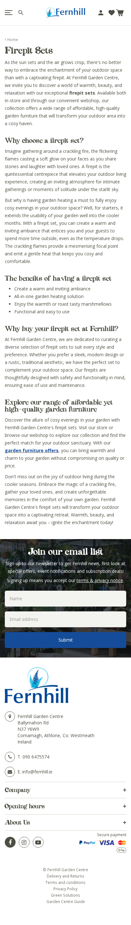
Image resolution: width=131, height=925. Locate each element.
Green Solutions (65, 895)
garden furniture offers (32, 450)
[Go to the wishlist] (111, 13)
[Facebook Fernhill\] (10, 842)
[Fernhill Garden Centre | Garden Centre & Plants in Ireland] (65, 12)
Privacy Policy (65, 888)
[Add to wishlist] (111, 13)
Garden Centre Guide (65, 901)
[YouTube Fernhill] (38, 842)
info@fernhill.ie (37, 772)
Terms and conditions (65, 882)
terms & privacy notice (100, 580)
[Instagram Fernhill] (24, 842)
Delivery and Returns (65, 876)
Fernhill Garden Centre (40, 716)
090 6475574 (36, 757)
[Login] (101, 13)
